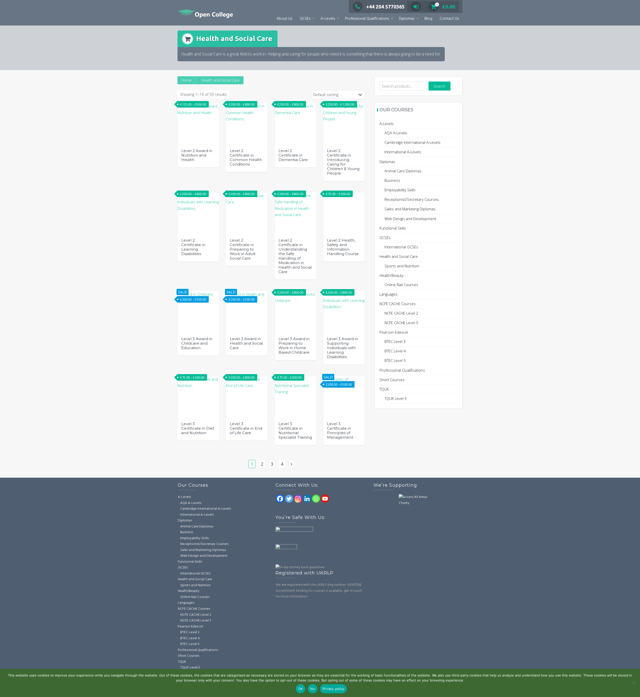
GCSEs (305, 19)
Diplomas (406, 19)
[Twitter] (289, 499)
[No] (633, 682)
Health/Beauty (392, 275)
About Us (284, 19)
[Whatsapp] (316, 499)
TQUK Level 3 (395, 398)
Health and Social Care (399, 256)
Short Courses (392, 379)
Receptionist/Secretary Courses (411, 199)
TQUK (384, 389)
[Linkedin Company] (307, 499)
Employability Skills (400, 189)
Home (186, 80)
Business (392, 180)
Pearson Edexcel (394, 332)
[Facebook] (280, 499)
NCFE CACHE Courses (398, 303)
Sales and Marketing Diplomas (410, 208)
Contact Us (449, 19)
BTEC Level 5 (395, 360)
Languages (389, 294)
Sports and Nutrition (401, 265)
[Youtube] (325, 499)
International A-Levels (402, 151)
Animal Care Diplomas (403, 170)
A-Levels (327, 19)
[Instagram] (298, 499)
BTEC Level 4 (395, 350)
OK (300, 689)
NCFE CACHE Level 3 (401, 322)
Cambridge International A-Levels (412, 142)
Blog (428, 19)
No (312, 689)
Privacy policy (333, 689)
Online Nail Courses (401, 284)
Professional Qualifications (367, 19)
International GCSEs (401, 246)
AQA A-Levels (395, 132)
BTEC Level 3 (395, 341)
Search (440, 86)
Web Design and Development (410, 218)
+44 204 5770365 (385, 7)
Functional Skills (393, 228)
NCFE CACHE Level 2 (401, 313)
